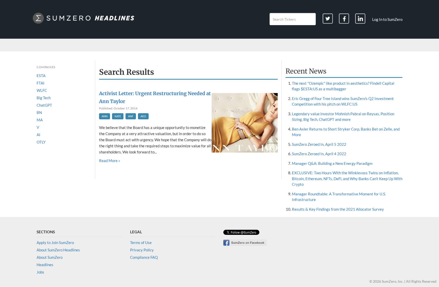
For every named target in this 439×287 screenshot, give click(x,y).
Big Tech (44, 97)
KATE (118, 116)
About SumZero (49, 257)
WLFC (42, 90)
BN (39, 112)
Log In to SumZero (387, 19)
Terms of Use (141, 242)
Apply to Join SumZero (55, 242)
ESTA (41, 75)
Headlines (45, 264)
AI (38, 134)
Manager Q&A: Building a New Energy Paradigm (332, 163)
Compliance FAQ (144, 257)
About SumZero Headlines (58, 250)
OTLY (41, 142)
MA (40, 120)
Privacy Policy (142, 250)
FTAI (40, 83)
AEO (143, 116)
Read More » (109, 160)
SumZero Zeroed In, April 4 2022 (319, 153)
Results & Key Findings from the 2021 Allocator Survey (338, 209)
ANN (104, 116)
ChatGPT (44, 105)
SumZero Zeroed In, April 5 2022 (319, 144)
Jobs (40, 272)
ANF (130, 116)
